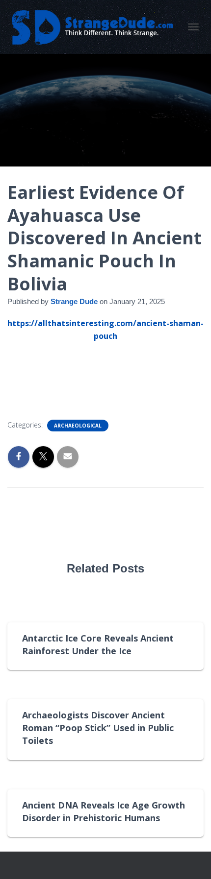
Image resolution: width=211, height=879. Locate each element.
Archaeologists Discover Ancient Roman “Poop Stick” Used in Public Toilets (98, 727)
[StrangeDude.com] (95, 27)
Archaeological (78, 425)
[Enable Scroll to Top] (191, 859)
